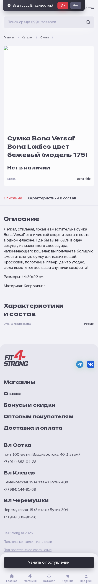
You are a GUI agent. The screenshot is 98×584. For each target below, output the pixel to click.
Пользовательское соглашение (28, 550)
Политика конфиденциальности (28, 542)
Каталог (27, 37)
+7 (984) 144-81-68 (20, 489)
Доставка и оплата (33, 428)
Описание (13, 198)
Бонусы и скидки (29, 405)
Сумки (44, 37)
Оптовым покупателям (38, 416)
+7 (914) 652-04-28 (20, 462)
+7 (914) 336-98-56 (20, 517)
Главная (9, 37)
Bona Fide (84, 178)
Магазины (19, 382)
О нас (12, 393)
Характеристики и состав (52, 198)
